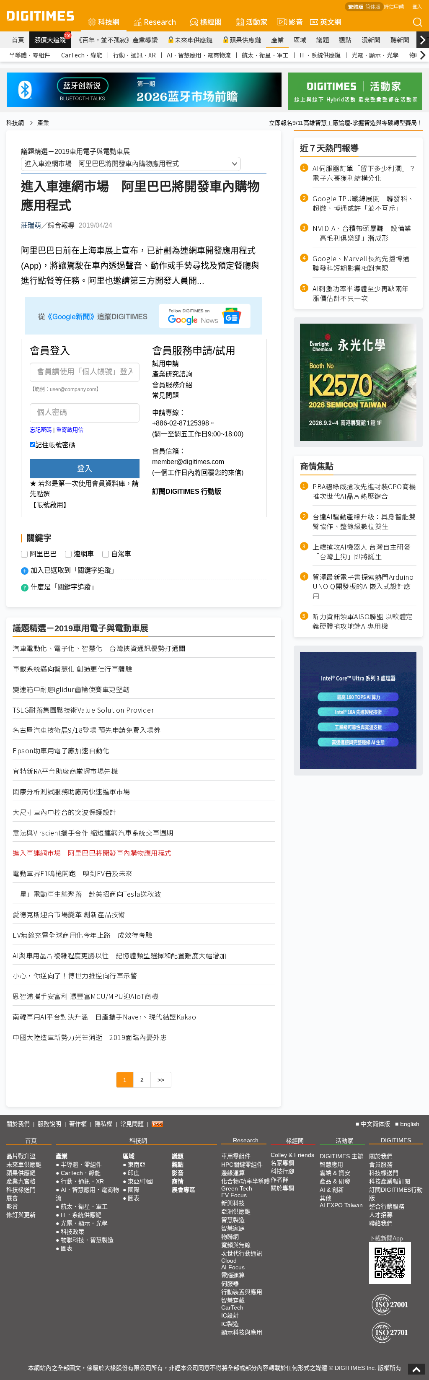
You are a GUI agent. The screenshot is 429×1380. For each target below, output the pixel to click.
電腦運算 (233, 1275)
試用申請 (165, 363)
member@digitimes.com (188, 461)
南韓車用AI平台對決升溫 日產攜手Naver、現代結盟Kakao (104, 1017)
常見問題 (165, 395)
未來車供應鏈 (193, 39)
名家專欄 (282, 1163)
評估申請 (394, 6)
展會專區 (183, 1189)
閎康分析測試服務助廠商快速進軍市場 (71, 791)
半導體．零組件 (29, 55)
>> (161, 1080)
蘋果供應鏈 (245, 39)
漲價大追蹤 (52, 38)
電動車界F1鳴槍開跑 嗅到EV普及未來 (73, 873)
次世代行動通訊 (241, 1253)
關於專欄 (282, 1188)
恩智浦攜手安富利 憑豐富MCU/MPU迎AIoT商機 (85, 996)
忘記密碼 (41, 430)
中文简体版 (375, 1124)
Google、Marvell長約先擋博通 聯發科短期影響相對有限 (364, 263)
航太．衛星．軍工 (265, 55)
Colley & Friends (292, 1155)
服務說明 (49, 1124)
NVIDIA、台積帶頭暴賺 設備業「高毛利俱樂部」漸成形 (362, 233)
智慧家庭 (233, 1228)
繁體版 (355, 6)
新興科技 (233, 1203)
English (409, 1124)
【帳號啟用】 (50, 504)
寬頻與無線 (236, 1245)
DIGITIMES (396, 1140)
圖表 (66, 1248)
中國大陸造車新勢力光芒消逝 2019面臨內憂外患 (90, 1037)
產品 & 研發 (335, 1181)
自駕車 (121, 554)
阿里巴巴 (43, 554)
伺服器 (230, 1283)
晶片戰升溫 (21, 1156)
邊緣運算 (233, 1173)
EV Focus (234, 1195)
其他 (325, 1198)
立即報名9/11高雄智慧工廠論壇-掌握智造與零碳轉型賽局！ (346, 122)
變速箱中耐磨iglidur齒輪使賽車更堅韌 (71, 689)
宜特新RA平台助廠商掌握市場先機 (65, 771)
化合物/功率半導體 (245, 1181)
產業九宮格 (21, 1181)
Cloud (229, 1260)
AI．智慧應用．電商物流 (199, 55)
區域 (300, 39)
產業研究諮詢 (172, 374)
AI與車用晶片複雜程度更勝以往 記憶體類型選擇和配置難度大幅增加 (119, 955)
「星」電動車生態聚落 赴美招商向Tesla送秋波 (90, 894)
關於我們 (18, 1124)
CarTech (232, 1307)
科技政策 (72, 1231)
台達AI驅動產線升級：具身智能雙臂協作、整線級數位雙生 (364, 521)
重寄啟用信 (69, 430)
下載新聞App (386, 1238)
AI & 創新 (332, 1189)
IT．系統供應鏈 (320, 55)
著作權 (78, 1124)
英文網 (330, 21)
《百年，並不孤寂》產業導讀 (117, 39)
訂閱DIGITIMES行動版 (396, 1193)
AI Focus (233, 1267)
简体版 (372, 6)
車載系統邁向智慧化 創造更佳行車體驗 (72, 669)
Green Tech (236, 1188)
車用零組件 (236, 1156)
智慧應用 (331, 1164)
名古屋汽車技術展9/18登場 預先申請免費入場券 (86, 730)
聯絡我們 (381, 1223)
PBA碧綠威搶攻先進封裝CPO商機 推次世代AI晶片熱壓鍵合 (364, 491)
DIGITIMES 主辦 (341, 1156)
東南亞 (136, 1164)
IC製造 (230, 1323)
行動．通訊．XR (134, 55)
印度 (134, 1173)
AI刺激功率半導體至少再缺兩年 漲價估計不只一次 (364, 293)
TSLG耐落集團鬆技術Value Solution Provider (83, 710)
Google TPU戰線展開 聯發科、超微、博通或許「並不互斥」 (363, 203)
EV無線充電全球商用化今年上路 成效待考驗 (82, 935)
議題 (322, 39)
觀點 (345, 39)
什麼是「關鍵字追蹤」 (64, 587)
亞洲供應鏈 (236, 1211)
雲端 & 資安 (335, 1173)
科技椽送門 (21, 1189)
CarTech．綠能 (81, 55)
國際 (134, 1189)
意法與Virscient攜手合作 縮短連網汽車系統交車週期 (93, 833)
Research (160, 21)
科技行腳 (282, 1171)
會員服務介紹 (172, 385)
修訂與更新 (21, 1214)
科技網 (108, 21)
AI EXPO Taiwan (341, 1205)
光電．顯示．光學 (374, 55)
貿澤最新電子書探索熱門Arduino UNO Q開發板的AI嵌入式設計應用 (363, 586)
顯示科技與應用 (241, 1332)
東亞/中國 (140, 1181)
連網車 (84, 554)
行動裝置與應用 (241, 1292)
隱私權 (103, 1124)
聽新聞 (399, 39)
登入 (417, 6)
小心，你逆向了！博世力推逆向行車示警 (75, 976)
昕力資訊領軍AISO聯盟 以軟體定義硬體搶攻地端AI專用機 (363, 621)
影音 (292, 21)
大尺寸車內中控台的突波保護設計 (64, 812)
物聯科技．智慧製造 (87, 1240)
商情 (177, 1181)
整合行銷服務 (386, 1206)
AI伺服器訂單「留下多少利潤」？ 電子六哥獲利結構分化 (364, 173)
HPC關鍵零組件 (242, 1164)
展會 (12, 1198)
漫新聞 (371, 39)
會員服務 (381, 1164)
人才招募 (381, 1214)
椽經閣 (211, 21)
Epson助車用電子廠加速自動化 (61, 750)
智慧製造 (233, 1220)
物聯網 (230, 1236)
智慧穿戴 (233, 1300)
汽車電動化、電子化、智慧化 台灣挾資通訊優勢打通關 (99, 648)
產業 (277, 39)
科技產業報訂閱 (389, 1181)
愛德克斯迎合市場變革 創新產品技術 (69, 914)
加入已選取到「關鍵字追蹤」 (74, 570)
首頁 (18, 39)
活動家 (256, 21)
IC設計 (230, 1315)
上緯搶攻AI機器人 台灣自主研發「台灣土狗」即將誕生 (362, 551)
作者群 (279, 1179)
